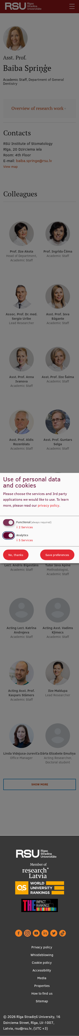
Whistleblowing (42, 955)
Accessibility (41, 970)
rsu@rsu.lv (23, 1028)
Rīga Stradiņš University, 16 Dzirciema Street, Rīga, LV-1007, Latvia (31, 1022)
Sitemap (42, 1001)
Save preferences (57, 555)
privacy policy (48, 505)
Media (41, 978)
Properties (42, 985)
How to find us (41, 993)
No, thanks (15, 555)
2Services (24, 527)
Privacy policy (41, 947)
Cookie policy (42, 962)
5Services (24, 540)
